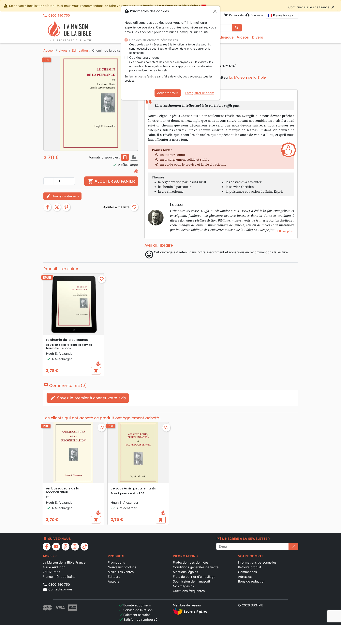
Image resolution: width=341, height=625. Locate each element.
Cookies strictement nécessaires (153, 40)
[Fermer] (215, 11)
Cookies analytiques (144, 57)
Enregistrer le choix (199, 93)
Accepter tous (167, 93)
